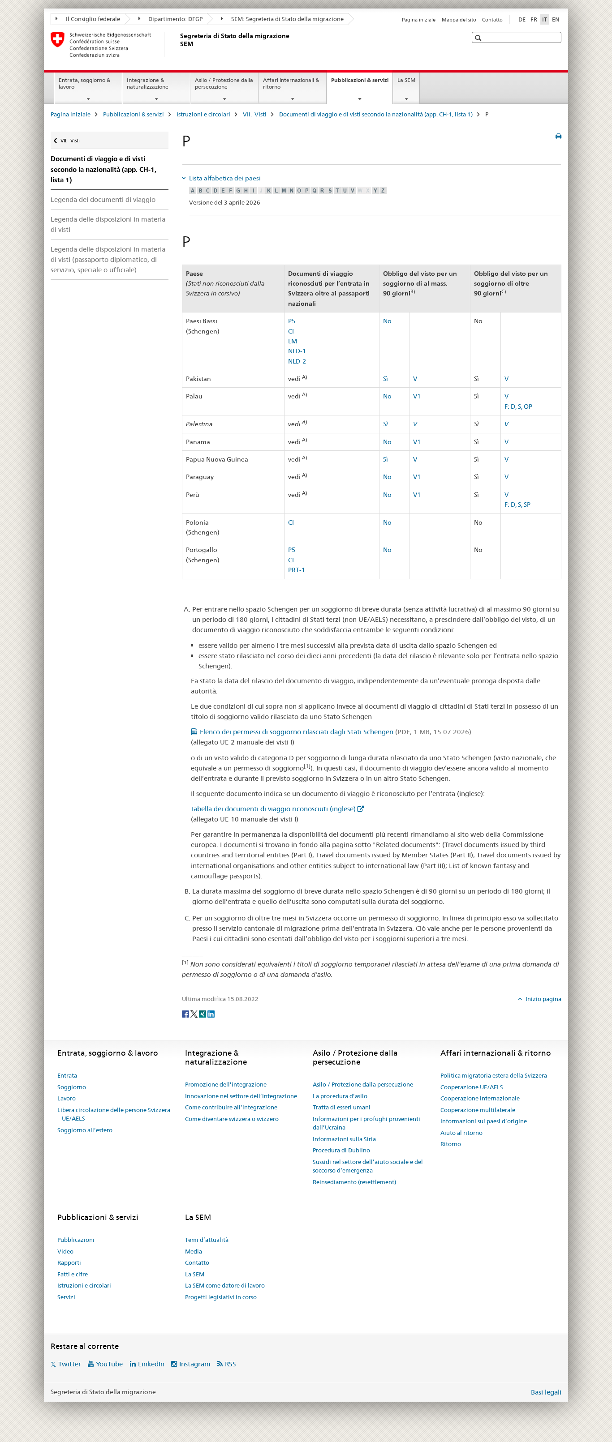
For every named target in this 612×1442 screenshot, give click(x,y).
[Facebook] (186, 1013)
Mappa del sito (459, 20)
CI (291, 331)
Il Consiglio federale (92, 18)
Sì (385, 378)
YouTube (109, 1364)
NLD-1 (297, 351)
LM (292, 341)
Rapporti (69, 1262)
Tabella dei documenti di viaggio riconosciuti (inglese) (273, 808)
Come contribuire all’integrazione (231, 1107)
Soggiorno (71, 1087)
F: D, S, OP (518, 406)
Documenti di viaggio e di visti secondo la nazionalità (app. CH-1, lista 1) (376, 114)
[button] (479, 37)
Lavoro (66, 1098)
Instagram (195, 1364)
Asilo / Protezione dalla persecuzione (224, 83)
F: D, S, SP (517, 504)
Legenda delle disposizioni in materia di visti (108, 224)
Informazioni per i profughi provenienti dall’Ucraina (366, 1123)
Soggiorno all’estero (84, 1130)
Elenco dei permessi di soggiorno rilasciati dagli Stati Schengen (335, 731)
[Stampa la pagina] (558, 136)
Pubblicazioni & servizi (361, 83)
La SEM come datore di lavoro (225, 1285)
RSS (230, 1364)
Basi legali (546, 1392)
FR (533, 19)
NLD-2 (297, 361)
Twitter (69, 1364)
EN (556, 19)
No (387, 321)
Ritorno (450, 1143)
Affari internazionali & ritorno (291, 83)
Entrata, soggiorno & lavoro (84, 83)
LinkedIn (151, 1364)
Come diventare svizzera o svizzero (232, 1118)
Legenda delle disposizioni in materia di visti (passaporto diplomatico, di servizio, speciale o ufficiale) (108, 259)
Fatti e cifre (72, 1274)
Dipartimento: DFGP (175, 18)
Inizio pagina (542, 998)
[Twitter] (194, 1013)
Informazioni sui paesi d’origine (483, 1121)
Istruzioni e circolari (203, 114)
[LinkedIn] (211, 1013)
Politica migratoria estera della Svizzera (493, 1075)
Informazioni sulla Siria (344, 1138)
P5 (291, 321)
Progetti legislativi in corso (221, 1297)
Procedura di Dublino (341, 1150)
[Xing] (203, 1013)
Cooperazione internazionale (480, 1098)
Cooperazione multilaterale (477, 1109)
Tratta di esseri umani (342, 1107)
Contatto (492, 20)
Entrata (67, 1075)
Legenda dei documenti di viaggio (103, 199)
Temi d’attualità (206, 1239)
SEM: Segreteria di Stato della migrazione (287, 18)
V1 (417, 396)
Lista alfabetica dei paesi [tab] (224, 178)
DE (522, 19)
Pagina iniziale (418, 20)
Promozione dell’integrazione (226, 1084)
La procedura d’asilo (340, 1096)
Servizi (66, 1297)
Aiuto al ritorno (461, 1132)
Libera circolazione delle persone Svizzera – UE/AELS (113, 1114)
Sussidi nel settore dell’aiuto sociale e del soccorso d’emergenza (368, 1166)
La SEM (406, 80)
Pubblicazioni (76, 1239)
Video (65, 1251)
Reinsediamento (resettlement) (354, 1181)
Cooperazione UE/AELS (471, 1087)
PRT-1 (296, 569)
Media (193, 1251)
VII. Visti (255, 114)
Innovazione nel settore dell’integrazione (241, 1096)
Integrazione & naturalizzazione (147, 83)
